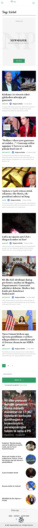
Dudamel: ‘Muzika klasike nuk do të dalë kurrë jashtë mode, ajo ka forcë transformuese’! (12, 446)
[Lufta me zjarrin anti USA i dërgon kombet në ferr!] (19, 223)
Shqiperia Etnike (18, 104)
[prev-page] (28, 394)
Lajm (4, 200)
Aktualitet (6, 152)
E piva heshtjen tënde (10, 473)
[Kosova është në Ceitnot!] (31, 486)
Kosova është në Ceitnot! (11, 486)
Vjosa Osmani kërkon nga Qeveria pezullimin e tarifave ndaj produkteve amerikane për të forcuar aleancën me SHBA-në (18, 339)
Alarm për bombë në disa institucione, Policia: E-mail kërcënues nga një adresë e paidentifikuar (12, 459)
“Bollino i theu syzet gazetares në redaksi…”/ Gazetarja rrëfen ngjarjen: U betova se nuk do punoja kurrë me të (18, 144)
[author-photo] (11, 104)
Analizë (5, 104)
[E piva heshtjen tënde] (31, 473)
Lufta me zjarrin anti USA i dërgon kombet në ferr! (16, 238)
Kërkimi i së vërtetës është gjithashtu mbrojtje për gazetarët (16, 97)
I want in (18, 380)
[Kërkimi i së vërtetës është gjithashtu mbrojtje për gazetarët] (19, 81)
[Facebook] (16, 519)
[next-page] (12, 365)
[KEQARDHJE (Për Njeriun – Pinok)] (31, 499)
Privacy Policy (23, 385)
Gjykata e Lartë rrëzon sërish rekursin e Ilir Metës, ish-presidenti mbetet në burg (17, 193)
